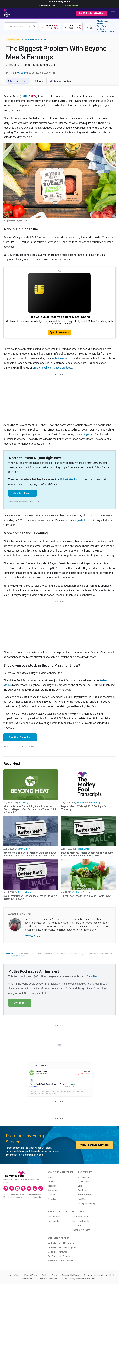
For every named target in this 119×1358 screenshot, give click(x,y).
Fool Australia (54, 1217)
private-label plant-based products (52, 367)
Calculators (77, 1225)
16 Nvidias (91, 976)
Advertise (52, 1199)
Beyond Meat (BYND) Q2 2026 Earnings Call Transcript (84, 808)
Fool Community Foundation (60, 1256)
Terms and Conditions (47, 1278)
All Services (83, 1177)
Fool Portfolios (84, 1195)
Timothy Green (17, 72)
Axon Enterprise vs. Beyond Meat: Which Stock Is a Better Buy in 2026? (30, 897)
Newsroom (53, 1190)
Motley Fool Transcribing (88, 802)
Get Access (33, 1087)
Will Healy (23, 802)
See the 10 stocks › (20, 737)
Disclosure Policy (49, 1275)
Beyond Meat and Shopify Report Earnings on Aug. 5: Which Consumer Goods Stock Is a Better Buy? (30, 854)
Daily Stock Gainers (102, 27)
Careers (51, 1181)
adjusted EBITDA (84, 520)
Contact (51, 1195)
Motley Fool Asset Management (62, 1243)
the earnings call (84, 434)
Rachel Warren (83, 892)
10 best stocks (68, 479)
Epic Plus (82, 1190)
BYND (24, 96)
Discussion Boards (80, 1221)
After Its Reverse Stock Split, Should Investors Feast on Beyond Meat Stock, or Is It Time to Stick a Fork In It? (29, 809)
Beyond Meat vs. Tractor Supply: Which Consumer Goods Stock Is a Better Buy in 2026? (87, 854)
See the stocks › (22, 493)
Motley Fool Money (86, 1203)
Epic (80, 1186)
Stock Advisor (84, 1181)
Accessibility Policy (70, 1275)
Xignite (26, 1197)
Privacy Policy (30, 1275)
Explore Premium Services (35, 39)
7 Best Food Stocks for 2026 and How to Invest (86, 896)
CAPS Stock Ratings (81, 1217)
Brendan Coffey (82, 849)
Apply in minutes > (59, 332)
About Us (52, 1177)
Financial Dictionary (81, 1230)
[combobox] (20, 26)
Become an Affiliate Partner (60, 1261)
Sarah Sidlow (24, 849)
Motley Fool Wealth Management (63, 1248)
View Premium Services (94, 1144)
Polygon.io (37, 1197)
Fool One (82, 1199)
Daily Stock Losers (106, 31)
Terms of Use (13, 1275)
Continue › (19, 1002)
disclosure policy (18, 956)
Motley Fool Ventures (57, 1252)
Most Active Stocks (102, 22)
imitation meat (60, 358)
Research (52, 1186)
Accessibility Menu (59, 1)
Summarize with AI (62, 81)
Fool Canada (53, 1221)
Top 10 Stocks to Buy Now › (91, 13)
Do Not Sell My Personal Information (78, 1278)
